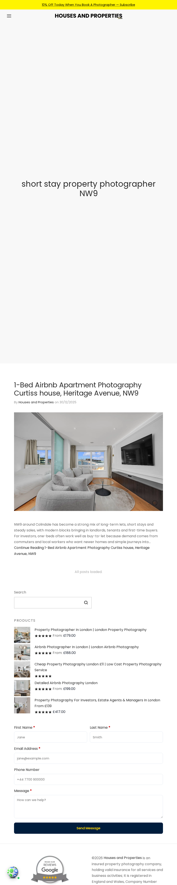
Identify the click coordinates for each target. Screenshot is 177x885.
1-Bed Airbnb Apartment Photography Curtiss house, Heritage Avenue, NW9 (78, 389)
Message (23, 790)
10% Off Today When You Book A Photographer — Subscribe (88, 5)
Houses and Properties (36, 402)
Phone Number (27, 769)
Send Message (88, 828)
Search (20, 592)
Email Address (27, 748)
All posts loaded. (88, 571)
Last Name (100, 727)
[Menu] (9, 16)
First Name (24, 727)
